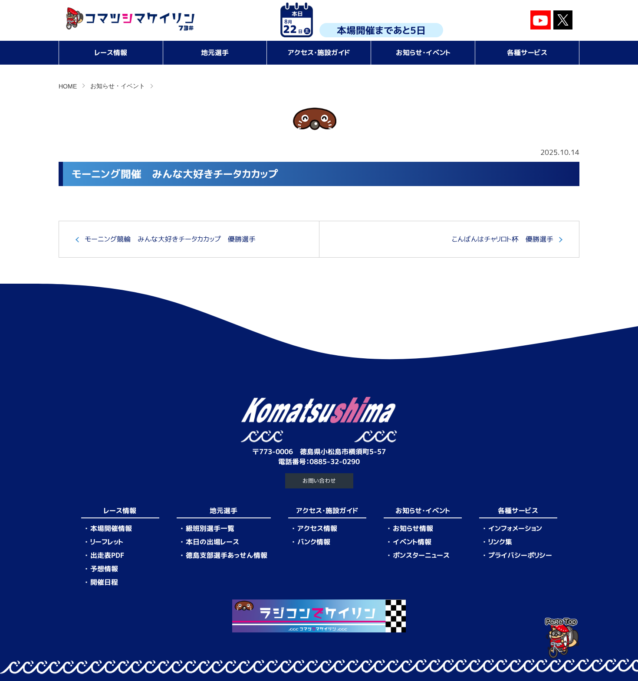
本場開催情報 (111, 528)
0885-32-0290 (334, 461)
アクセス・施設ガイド (319, 52)
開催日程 (104, 582)
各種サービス (527, 52)
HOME (68, 86)
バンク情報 (313, 542)
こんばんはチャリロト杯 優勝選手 (502, 239)
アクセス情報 (317, 528)
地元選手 (215, 52)
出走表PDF (107, 555)
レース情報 (111, 52)
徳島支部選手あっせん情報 (226, 555)
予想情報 (104, 568)
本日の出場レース (212, 542)
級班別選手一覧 (210, 528)
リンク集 (500, 542)
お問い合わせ (319, 481)
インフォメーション (515, 528)
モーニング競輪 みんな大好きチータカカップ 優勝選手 (170, 239)
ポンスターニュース (421, 555)
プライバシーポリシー (520, 555)
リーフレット (106, 542)
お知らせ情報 (413, 528)
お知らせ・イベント (423, 52)
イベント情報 (412, 542)
